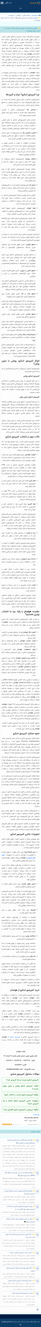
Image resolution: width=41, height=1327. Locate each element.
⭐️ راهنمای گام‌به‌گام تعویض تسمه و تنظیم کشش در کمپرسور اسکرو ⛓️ (19, 1192)
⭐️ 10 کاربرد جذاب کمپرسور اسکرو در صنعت (22, 1253)
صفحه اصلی (26, 15)
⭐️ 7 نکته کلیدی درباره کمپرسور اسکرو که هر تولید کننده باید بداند (20, 1235)
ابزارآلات (18, 15)
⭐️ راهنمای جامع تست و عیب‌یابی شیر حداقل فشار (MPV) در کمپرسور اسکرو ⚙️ (20, 1174)
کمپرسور (11, 15)
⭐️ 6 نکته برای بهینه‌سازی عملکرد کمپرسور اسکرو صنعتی (20, 1269)
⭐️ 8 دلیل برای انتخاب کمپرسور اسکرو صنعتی (21, 1281)
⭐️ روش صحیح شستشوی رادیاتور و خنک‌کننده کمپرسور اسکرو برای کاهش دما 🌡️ (21, 1207)
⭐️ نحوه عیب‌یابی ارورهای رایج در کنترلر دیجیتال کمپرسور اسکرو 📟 (20, 1220)
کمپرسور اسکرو (15, 1037)
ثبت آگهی (8, 3)
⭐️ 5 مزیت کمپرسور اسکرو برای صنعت (23, 1293)
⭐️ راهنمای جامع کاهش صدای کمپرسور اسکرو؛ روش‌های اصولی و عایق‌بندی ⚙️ (21, 1141)
